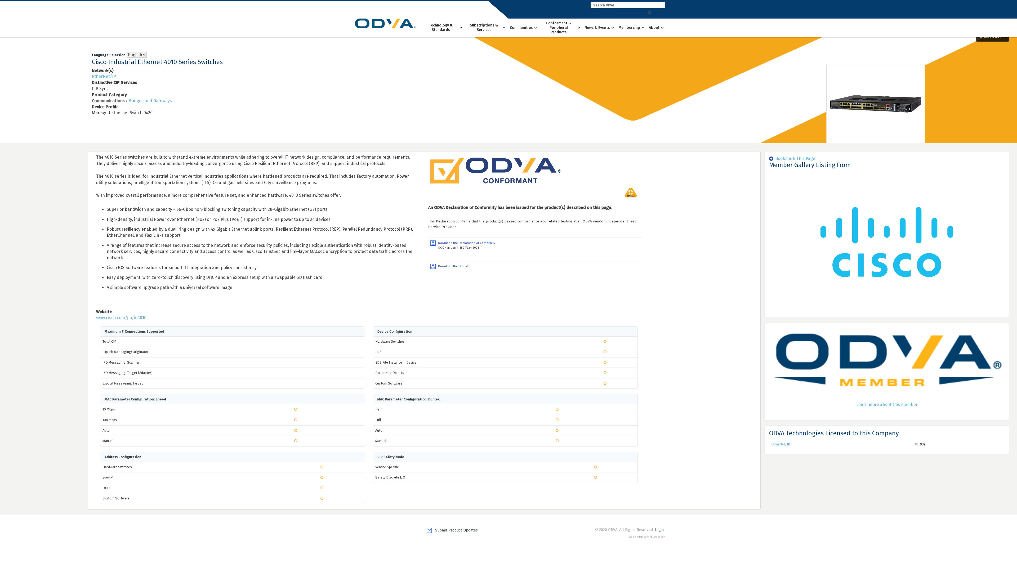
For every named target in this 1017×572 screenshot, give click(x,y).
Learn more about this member (887, 404)
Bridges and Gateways (150, 100)
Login (659, 530)
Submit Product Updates (455, 530)
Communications (108, 100)
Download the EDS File (453, 266)
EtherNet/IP (104, 76)
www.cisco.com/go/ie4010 (121, 317)
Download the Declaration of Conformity (465, 243)
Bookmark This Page (795, 158)
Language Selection (109, 55)
